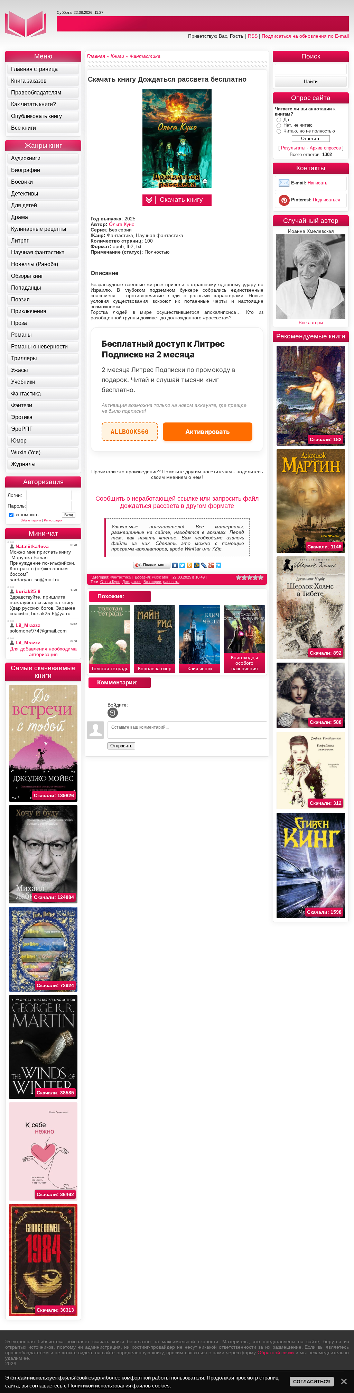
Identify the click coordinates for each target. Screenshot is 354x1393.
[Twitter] (182, 565)
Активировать (207, 431)
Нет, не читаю (298, 125)
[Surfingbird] (218, 565)
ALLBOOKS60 (130, 428)
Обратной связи (276, 1352)
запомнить (26, 514)
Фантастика (120, 577)
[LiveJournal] (204, 565)
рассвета (171, 582)
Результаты (293, 148)
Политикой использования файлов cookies (119, 1386)
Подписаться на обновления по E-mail (305, 36)
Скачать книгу (181, 199)
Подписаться (326, 200)
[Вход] (113, 713)
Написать (317, 183)
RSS (253, 36)
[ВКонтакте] (175, 565)
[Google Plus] (211, 565)
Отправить (121, 745)
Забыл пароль (31, 520)
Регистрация (53, 520)
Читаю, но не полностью (309, 131)
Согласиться (311, 1381)
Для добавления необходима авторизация (43, 651)
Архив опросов (325, 148)
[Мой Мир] (197, 565)
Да (286, 119)
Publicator (160, 577)
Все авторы (311, 322)
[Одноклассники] (189, 565)
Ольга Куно (121, 224)
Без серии (152, 582)
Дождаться (131, 582)
